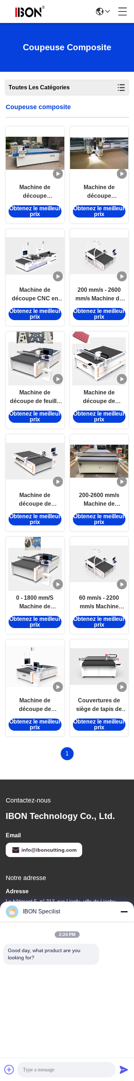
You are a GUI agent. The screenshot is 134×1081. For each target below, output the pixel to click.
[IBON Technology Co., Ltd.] (30, 11)
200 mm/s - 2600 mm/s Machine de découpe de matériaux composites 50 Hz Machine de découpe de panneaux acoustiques (99, 295)
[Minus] (124, 911)
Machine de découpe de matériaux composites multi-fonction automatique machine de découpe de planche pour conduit (35, 500)
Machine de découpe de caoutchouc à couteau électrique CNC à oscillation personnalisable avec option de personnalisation (35, 705)
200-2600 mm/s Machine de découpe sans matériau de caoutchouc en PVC (99, 500)
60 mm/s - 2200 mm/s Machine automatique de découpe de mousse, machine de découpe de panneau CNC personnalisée (99, 603)
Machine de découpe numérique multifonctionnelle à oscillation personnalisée (99, 192)
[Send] (124, 1069)
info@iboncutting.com (48, 850)
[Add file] (9, 1069)
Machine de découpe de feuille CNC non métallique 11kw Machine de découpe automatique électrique (35, 397)
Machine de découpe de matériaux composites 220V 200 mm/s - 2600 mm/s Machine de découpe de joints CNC (99, 397)
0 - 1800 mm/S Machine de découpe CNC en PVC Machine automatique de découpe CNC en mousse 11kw (35, 603)
